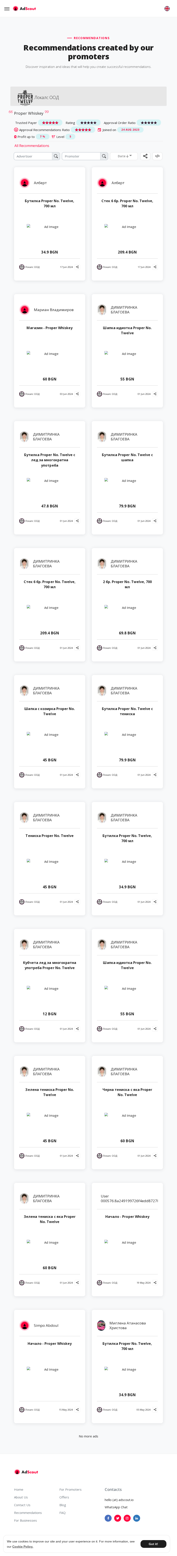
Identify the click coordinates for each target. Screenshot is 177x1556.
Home (18, 1489)
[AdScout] (26, 1472)
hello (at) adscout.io (119, 1500)
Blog (62, 1505)
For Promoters (70, 1489)
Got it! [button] (153, 1544)
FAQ (62, 1512)
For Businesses (25, 1520)
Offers (64, 1497)
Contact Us (22, 1505)
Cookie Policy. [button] (22, 1546)
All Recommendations (31, 145)
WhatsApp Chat (116, 1507)
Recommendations (28, 1512)
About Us (21, 1497)
